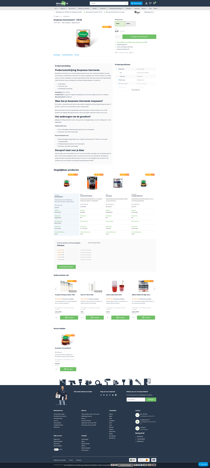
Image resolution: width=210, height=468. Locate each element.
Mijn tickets (57, 443)
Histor (110, 422)
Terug (56, 16)
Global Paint (112, 431)
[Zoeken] (126, 3)
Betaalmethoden (58, 418)
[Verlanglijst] (150, 3)
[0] (153, 3)
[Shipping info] (147, 42)
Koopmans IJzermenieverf (63, 348)
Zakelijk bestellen (58, 425)
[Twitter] (104, 395)
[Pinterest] (109, 395)
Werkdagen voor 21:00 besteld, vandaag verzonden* (69, 12)
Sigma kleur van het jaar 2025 (88, 422)
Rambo (111, 433)
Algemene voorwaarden (60, 460)
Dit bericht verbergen (126, 465)
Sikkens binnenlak (85, 448)
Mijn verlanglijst (58, 445)
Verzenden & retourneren (60, 416)
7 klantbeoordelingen (93, 299)
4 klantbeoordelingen (119, 299)
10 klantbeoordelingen (68, 299)
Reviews (77, 55)
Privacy (71, 460)
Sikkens (83, 445)
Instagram (142, 427)
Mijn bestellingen (58, 441)
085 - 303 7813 (143, 414)
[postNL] (144, 460)
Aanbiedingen (84, 439)
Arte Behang (112, 436)
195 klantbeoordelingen (145, 299)
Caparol (111, 429)
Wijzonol (111, 427)
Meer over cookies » (140, 465)
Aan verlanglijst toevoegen (122, 52)
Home (60, 16)
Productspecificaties (67, 55)
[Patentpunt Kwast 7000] (66, 286)
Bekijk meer (57, 427)
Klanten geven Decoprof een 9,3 (94, 12)
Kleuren (83, 418)
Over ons (56, 420)
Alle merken (112, 438)
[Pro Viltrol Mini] (92, 286)
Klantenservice (148, 12)
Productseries (85, 450)
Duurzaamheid (57, 422)
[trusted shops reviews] (137, 12)
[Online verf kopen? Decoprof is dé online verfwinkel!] (62, 3)
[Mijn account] (146, 3)
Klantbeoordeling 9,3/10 (123, 49)
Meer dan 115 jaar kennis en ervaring (115, 12)
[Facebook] (101, 395)
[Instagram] (107, 395)
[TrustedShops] (132, 460)
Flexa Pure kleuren (86, 420)
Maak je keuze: (119, 19)
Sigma (83, 441)
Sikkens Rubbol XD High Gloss (141, 294)
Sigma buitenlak (85, 443)
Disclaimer (79, 460)
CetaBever (112, 420)
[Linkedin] (115, 395)
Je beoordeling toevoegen (66, 266)
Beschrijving (57, 55)
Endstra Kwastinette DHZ (114, 294)
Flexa (110, 418)
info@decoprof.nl (144, 420)
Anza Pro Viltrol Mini (87, 294)
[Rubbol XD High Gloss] (143, 286)
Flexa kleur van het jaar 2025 (88, 425)
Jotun (110, 425)
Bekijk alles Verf (76, 22)
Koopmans (67, 22)
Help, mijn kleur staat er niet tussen (90, 414)
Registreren (57, 439)
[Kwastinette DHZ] (117, 286)
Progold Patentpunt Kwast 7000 (65, 294)
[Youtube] (112, 395)
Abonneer (151, 399)
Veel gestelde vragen (59, 414)
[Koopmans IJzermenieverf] (65, 340)
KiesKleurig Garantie (86, 416)
